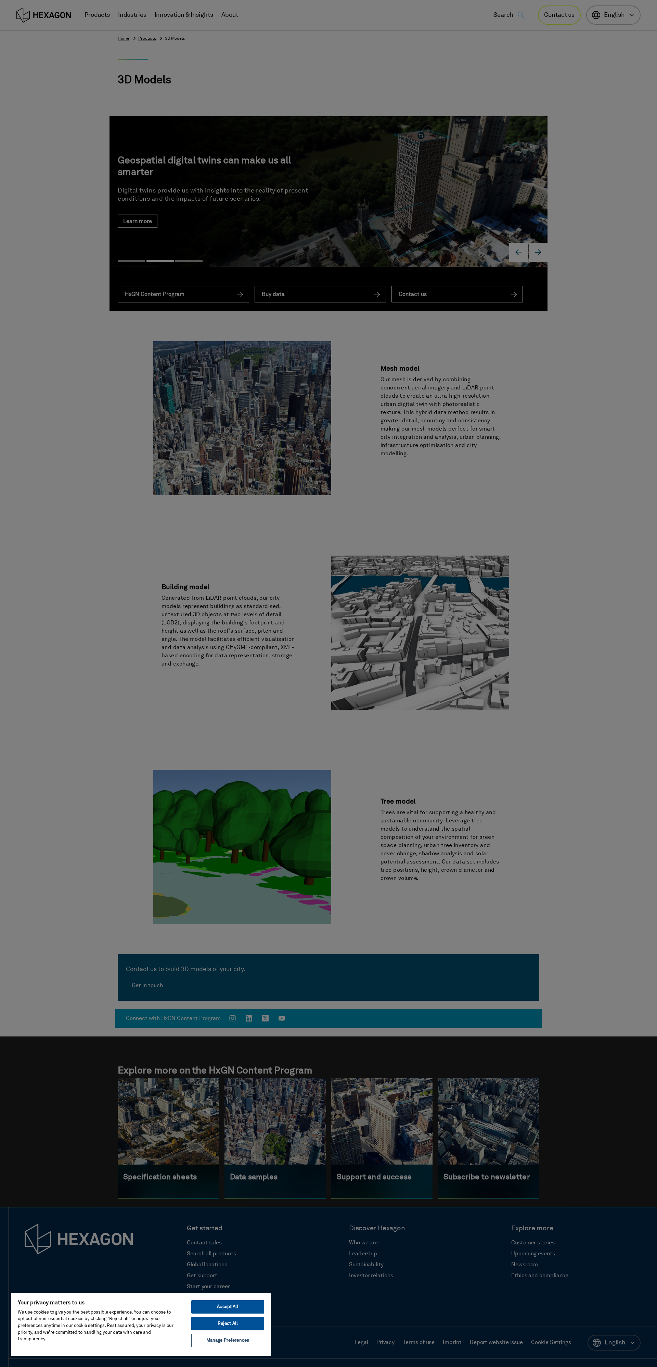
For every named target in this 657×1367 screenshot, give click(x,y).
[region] (141, 1324)
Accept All (227, 1307)
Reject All (228, 1323)
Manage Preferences (227, 1340)
